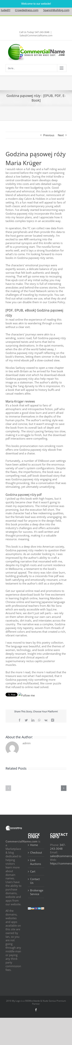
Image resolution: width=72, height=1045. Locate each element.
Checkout (36, 852)
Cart (32, 871)
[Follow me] (26, 695)
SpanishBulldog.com (50, 10)
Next (61, 135)
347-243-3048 (58, 846)
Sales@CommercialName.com (36, 35)
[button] (8, 788)
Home (34, 845)
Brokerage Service (36, 892)
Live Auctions (35, 862)
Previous (48, 135)
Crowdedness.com (20, 10)
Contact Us (35, 881)
